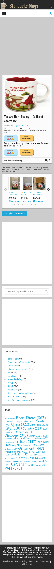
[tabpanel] (14, 189)
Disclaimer (8, 561)
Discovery (12, 365)
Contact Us (27, 563)
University (37, 461)
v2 (31, 464)
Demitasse (25, 432)
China (20, 424)
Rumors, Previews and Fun (20, 393)
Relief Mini (13, 389)
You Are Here (14, 396)
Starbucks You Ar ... (26, 193)
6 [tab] (35, 204)
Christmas (39, 424)
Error (11, 439)
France (42, 438)
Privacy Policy (21, 561)
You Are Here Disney (13, 160)
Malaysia (26, 445)
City (13, 428)
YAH (13, 468)
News (10, 382)
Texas (8, 461)
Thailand (17, 461)
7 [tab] (40, 204)
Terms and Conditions (39, 561)
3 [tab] (22, 204)
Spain (42, 455)
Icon (10, 372)
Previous (5, 189)
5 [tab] (31, 204)
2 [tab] (18, 204)
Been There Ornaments (19, 362)
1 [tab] (14, 204)
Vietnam (40, 465)
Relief (10, 386)
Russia (33, 455)
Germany (12, 442)
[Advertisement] (27, 46)
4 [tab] (27, 204)
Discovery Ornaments (18, 369)
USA (19, 464)
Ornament (31, 448)
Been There (13, 358)
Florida (32, 438)
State (26, 457)
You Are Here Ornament (19, 399)
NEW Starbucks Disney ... (12, 193)
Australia (10, 418)
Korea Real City (15, 379)
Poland (26, 452)
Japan (16, 445)
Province (36, 452)
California (10, 421)
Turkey (27, 461)
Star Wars (11, 458)
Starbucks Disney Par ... (38, 193)
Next (48, 189)
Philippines (13, 451)
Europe (21, 438)
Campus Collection (25, 421)
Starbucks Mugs (24, 6)
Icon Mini (12, 375)
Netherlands (11, 449)
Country (32, 428)
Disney (34, 435)
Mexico (38, 445)
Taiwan (40, 458)
